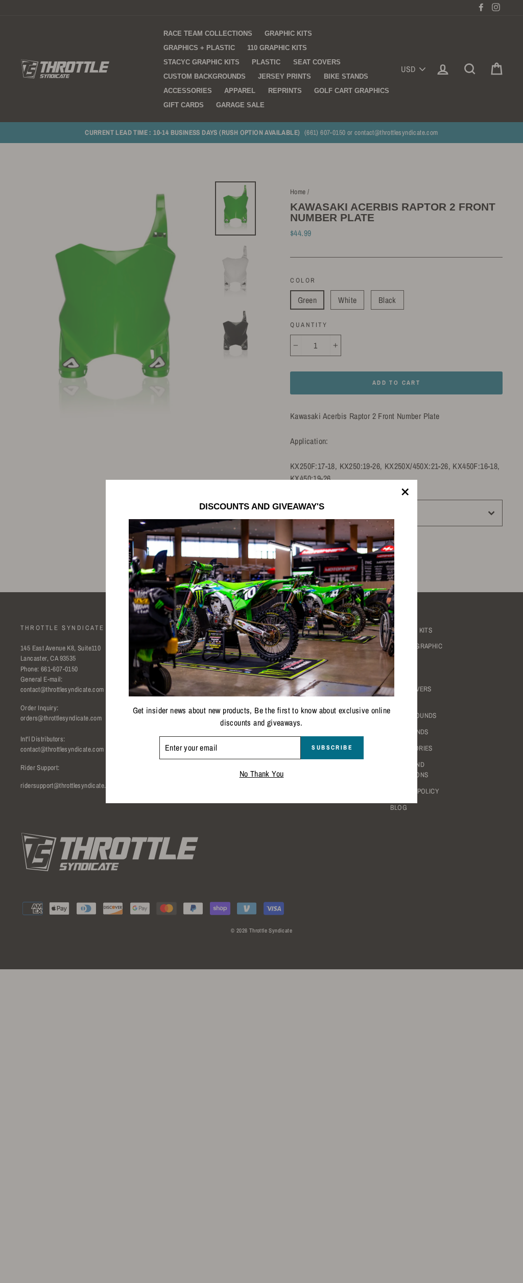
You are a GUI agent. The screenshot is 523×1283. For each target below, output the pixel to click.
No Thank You (262, 773)
